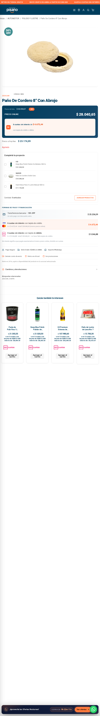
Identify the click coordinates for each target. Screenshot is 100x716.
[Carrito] (93, 10)
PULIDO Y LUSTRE (30, 18)
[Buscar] (88, 10)
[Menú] (74, 10)
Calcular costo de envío (13, 256)
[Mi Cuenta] (83, 10)
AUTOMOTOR (13, 18)
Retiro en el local (34, 256)
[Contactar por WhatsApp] (93, 709)
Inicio (2, 18)
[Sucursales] (79, 10)
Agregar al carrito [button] (12, 356)
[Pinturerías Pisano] (12, 10)
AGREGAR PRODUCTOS (85, 198)
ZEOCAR (6, 96)
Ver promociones (51, 256)
